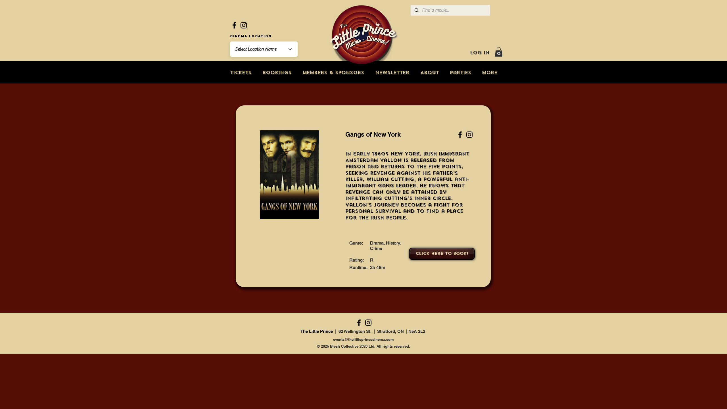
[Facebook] (234, 25)
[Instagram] (243, 25)
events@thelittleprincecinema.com (363, 339)
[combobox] (264, 49)
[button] (499, 52)
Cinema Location (251, 36)
